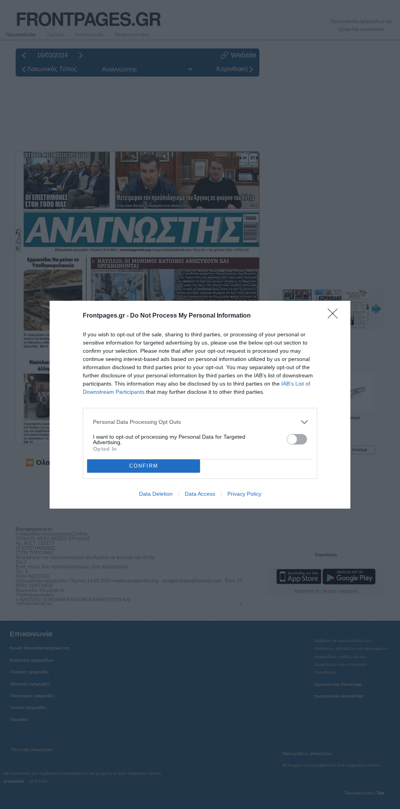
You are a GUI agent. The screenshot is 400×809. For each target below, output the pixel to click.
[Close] (335, 316)
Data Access (200, 494)
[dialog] (200, 405)
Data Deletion (156, 494)
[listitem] (200, 422)
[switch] (297, 439)
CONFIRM (143, 466)
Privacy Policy (244, 494)
